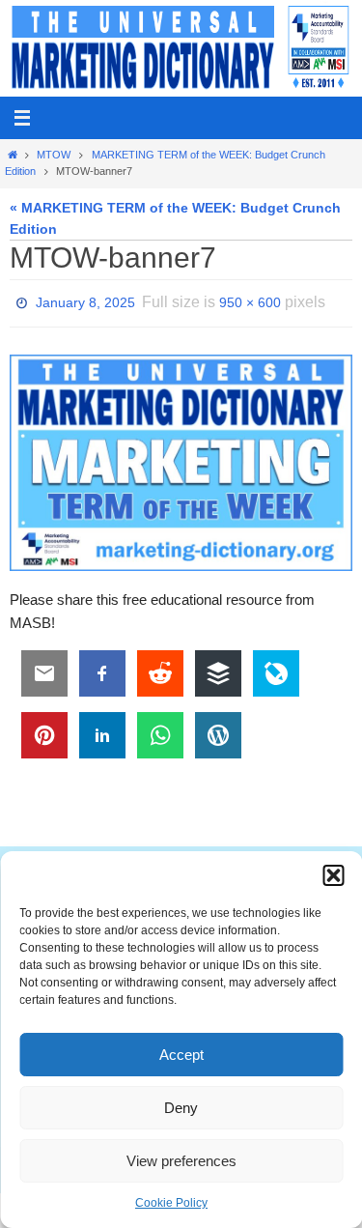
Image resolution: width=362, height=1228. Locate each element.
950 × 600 (250, 300)
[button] (333, 875)
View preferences (181, 1161)
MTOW (53, 154)
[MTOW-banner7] (181, 457)
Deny (181, 1107)
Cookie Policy (171, 1203)
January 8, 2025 (85, 300)
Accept (181, 1054)
